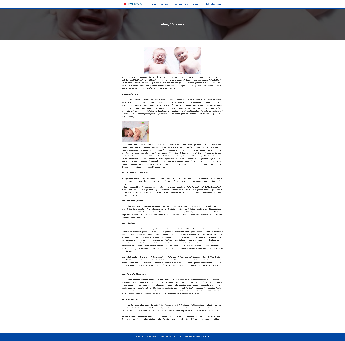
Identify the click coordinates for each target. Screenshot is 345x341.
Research (178, 4)
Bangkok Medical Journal (212, 4)
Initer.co (206, 336)
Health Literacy (165, 4)
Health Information (192, 4)
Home (154, 4)
